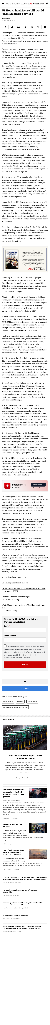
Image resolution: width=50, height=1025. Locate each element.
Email (6, 626)
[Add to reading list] (45, 27)
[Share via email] (31, 27)
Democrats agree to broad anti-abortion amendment (23, 588)
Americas (20, 701)
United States (32, 701)
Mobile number (10, 636)
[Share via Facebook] (5, 27)
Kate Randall (6, 18)
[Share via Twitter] (12, 27)
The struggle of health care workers (15, 707)
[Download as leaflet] (38, 27)
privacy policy (27, 655)
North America (8, 701)
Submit (25, 665)
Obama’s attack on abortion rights (16, 596)
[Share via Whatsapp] (18, 27)
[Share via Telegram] (25, 27)
